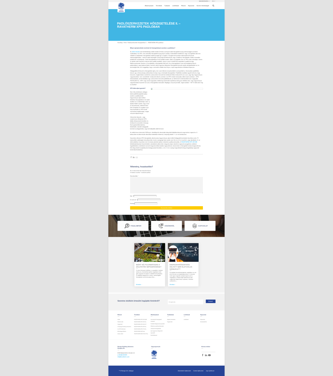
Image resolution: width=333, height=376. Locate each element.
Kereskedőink (203, 321)
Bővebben (138, 284)
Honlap (132, 203)
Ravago (154, 354)
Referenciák (120, 321)
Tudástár (167, 5)
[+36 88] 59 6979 (122, 355)
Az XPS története (121, 329)
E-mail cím (133, 200)
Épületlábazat (154, 335)
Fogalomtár (169, 321)
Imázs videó (120, 333)
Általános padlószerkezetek (157, 326)
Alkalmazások (149, 5)
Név (131, 196)
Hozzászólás (134, 176)
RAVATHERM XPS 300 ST (140, 324)
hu (213, 1)
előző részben (136, 52)
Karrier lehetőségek (203, 5)
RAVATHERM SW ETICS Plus (141, 333)
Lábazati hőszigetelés (156, 328)
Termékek (159, 5)
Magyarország (203, 1)
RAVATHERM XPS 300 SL (140, 321)
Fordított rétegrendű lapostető (158, 323)
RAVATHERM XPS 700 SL (140, 329)
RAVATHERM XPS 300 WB (189, 142)
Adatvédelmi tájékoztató (184, 371)
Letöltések (175, 5)
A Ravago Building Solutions (124, 326)
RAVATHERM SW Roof (139, 331)
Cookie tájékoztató (198, 371)
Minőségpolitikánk (122, 331)
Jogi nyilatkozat (210, 371)
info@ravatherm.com (123, 357)
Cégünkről (120, 324)
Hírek (119, 319)
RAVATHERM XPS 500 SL (140, 326)
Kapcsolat (202, 319)
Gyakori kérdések (171, 319)
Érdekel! (210, 301)
